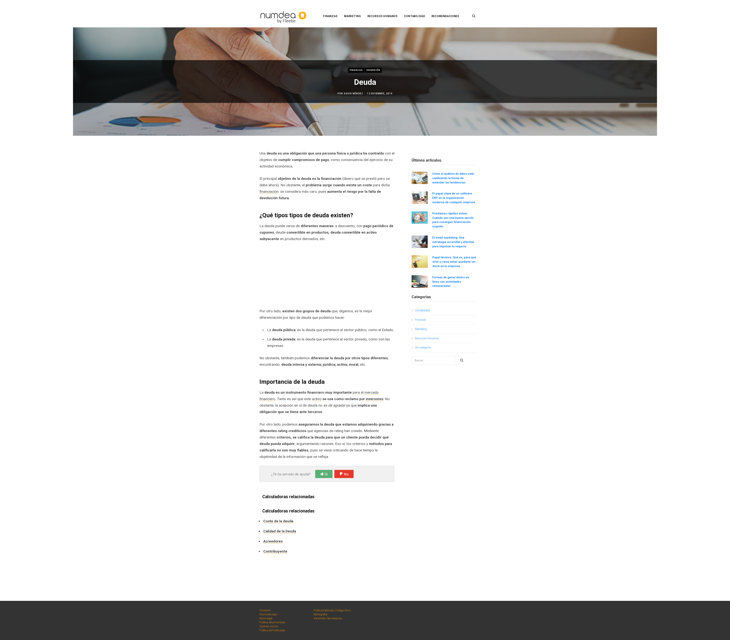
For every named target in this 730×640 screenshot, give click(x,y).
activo (316, 399)
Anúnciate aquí (268, 614)
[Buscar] (473, 16)
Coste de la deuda (278, 521)
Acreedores (273, 541)
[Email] (235, 194)
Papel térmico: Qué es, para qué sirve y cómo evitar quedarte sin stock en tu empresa (454, 262)
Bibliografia (320, 614)
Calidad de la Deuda (279, 531)
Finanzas (330, 16)
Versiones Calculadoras (328, 618)
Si (326, 474)
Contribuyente (275, 551)
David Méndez (353, 93)
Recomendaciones (445, 16)
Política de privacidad (272, 622)
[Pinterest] (235, 184)
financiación (269, 191)
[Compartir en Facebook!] (235, 163)
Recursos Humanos (382, 16)
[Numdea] (282, 16)
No (346, 474)
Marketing (352, 16)
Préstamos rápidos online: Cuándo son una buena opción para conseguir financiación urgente (453, 220)
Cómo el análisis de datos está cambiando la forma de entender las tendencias (453, 178)
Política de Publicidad (272, 630)
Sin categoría (423, 347)
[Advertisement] (326, 274)
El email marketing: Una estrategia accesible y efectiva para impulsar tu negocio (453, 242)
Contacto (265, 610)
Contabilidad (414, 16)
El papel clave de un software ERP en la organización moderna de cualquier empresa (453, 198)
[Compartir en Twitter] (235, 174)
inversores (374, 399)
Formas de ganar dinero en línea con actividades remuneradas (450, 282)
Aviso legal (265, 618)
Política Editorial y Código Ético (332, 610)
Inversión (373, 70)
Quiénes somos (268, 626)
